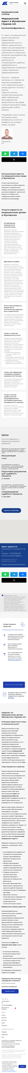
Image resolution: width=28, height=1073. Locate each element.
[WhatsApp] (5, 153)
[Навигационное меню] (25, 3)
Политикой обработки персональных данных (9, 1070)
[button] (14, 685)
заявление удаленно (14, 659)
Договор (11, 698)
